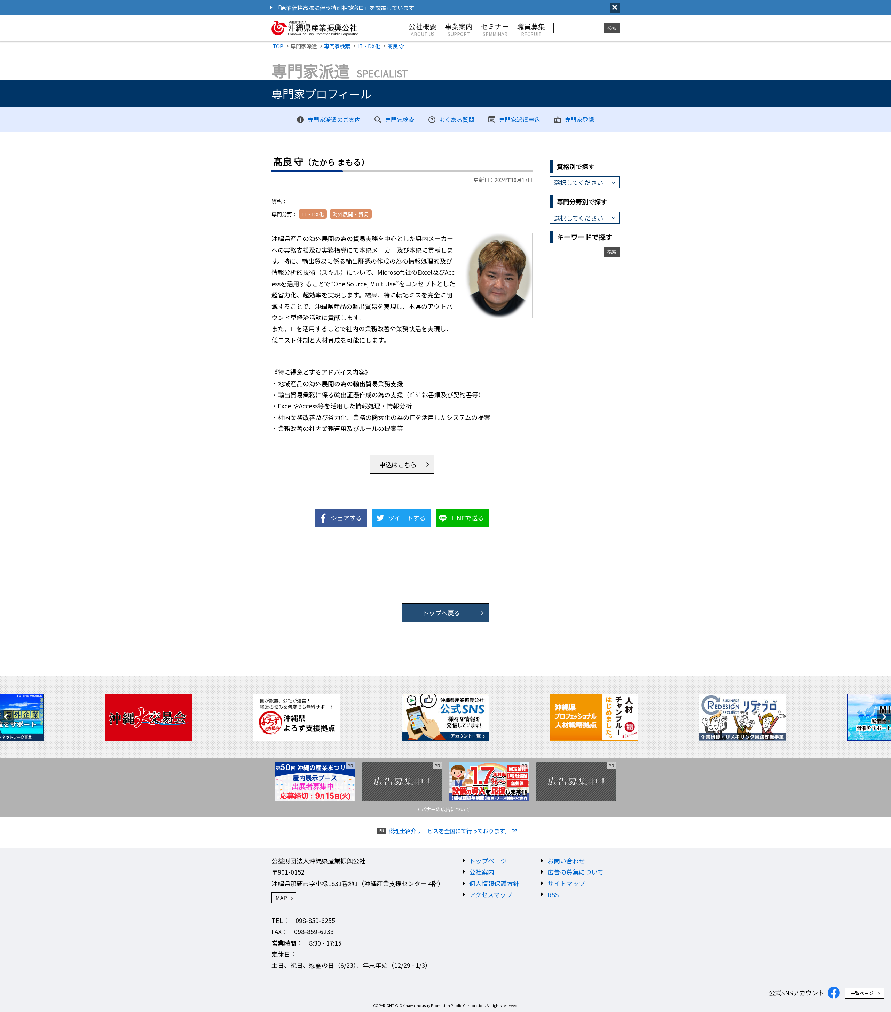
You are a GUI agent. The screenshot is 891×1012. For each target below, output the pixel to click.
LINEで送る (467, 517)
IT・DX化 (368, 46)
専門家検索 (337, 46)
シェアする (346, 517)
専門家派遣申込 (519, 119)
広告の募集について (575, 871)
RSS (553, 894)
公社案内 (481, 871)
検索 (611, 28)
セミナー (495, 29)
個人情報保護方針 (494, 883)
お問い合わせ (566, 860)
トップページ (488, 860)
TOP (278, 46)
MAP (281, 897)
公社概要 (422, 29)
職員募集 (531, 29)
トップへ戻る (441, 612)
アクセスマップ (490, 894)
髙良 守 (395, 46)
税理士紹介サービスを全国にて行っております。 (449, 831)
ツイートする (407, 517)
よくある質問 (456, 119)
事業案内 (459, 29)
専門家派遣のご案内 (334, 119)
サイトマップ (566, 883)
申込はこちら (398, 464)
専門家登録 (579, 119)
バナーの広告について (445, 809)
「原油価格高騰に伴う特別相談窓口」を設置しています (344, 7)
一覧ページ (862, 993)
